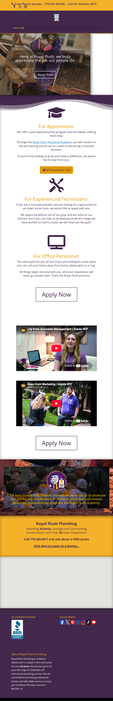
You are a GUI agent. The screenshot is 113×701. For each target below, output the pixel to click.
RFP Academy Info (58, 170)
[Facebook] (62, 623)
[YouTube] (93, 623)
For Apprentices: (56, 126)
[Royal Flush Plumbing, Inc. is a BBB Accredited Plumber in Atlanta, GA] (17, 629)
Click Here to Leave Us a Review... (56, 546)
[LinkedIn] (77, 623)
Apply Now (45, 75)
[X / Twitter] (67, 623)
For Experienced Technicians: (56, 199)
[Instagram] (83, 623)
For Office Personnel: (56, 256)
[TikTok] (88, 623)
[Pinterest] (72, 623)
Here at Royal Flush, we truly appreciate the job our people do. (45, 58)
